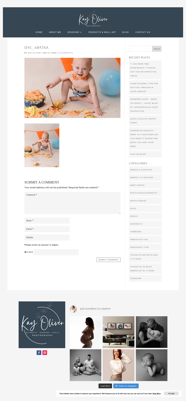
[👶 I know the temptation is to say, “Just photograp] (151, 332)
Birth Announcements (143, 193)
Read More (157, 393)
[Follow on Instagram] (44, 352)
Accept (171, 393)
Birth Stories (138, 201)
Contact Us (142, 32)
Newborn (136, 231)
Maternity (136, 224)
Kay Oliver (34, 53)
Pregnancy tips (139, 247)
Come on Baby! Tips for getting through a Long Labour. (144, 87)
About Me (55, 32)
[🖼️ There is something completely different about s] (118, 332)
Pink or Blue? (138, 154)
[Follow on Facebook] (39, 352)
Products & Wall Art (102, 32)
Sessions (73, 32)
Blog (125, 32)
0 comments (66, 53)
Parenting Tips (139, 239)
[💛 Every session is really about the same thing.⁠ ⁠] (85, 365)
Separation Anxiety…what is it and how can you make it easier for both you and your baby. (144, 138)
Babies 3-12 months (141, 177)
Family (134, 216)
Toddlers (136, 278)
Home (39, 32)
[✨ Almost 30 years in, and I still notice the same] (118, 365)
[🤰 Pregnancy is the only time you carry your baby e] (85, 332)
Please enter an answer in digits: (41, 244)
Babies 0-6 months (141, 170)
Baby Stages (137, 185)
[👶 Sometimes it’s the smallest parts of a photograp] (151, 365)
